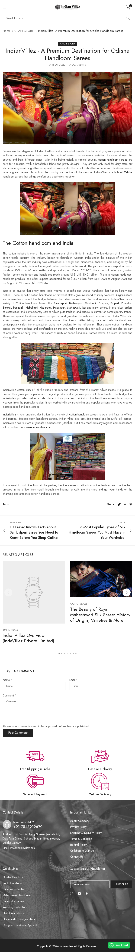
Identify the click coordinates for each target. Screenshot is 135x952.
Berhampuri (75, 303)
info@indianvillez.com (19, 848)
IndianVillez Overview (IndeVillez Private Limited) (28, 638)
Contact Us (76, 857)
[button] (127, 592)
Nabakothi (31, 308)
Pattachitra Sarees (13, 901)
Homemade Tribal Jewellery (19, 919)
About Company (79, 821)
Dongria (103, 303)
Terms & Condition (81, 839)
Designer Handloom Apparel (20, 925)
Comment (9, 695)
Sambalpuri (60, 303)
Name (7, 680)
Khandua (126, 303)
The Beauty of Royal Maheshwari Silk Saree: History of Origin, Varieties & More (100, 614)
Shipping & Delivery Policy (86, 833)
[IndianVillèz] (67, 7)
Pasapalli (18, 308)
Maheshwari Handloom (16, 895)
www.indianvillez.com (38, 427)
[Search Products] (128, 18)
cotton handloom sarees (112, 160)
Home (7, 31)
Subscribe (122, 884)
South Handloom (12, 883)
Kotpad (114, 303)
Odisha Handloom (13, 877)
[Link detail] (71, 893)
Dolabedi (90, 303)
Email (73, 680)
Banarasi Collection (14, 889)
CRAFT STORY (23, 31)
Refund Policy (78, 845)
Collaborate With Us (82, 851)
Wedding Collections (15, 907)
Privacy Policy (78, 827)
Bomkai (7, 308)
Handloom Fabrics (13, 913)
